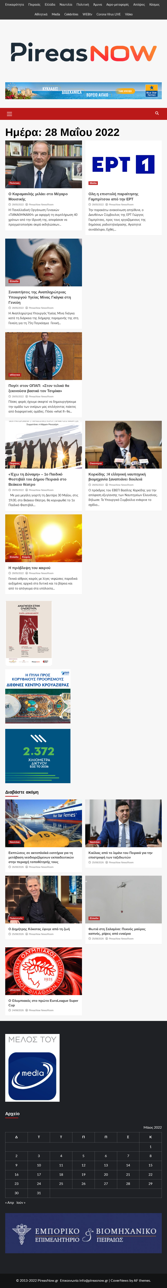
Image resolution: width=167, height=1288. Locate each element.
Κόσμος (154, 4)
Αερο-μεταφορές (117, 4)
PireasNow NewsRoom (41, 204)
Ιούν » (21, 1202)
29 (150, 1184)
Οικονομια (96, 463)
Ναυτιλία (66, 4)
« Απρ (9, 1202)
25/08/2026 (98, 862)
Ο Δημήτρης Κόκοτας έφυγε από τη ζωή (39, 929)
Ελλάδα (50, 4)
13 (106, 1165)
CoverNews (120, 1280)
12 (83, 1165)
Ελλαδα (14, 281)
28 (128, 1184)
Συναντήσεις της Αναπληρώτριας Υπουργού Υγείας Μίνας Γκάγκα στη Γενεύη (39, 297)
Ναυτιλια (15, 842)
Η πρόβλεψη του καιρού (29, 568)
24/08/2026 (18, 1010)
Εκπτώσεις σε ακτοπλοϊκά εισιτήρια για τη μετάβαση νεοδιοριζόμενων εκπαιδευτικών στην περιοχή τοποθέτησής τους (41, 857)
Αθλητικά (41, 14)
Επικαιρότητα (14, 4)
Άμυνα (97, 4)
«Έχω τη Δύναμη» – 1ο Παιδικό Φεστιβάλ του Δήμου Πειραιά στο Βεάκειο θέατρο (37, 479)
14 (128, 1165)
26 (83, 1184)
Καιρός (26, 557)
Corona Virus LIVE (109, 14)
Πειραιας (15, 463)
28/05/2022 (18, 204)
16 (16, 1174)
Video (129, 14)
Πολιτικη (15, 183)
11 (61, 1165)
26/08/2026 (18, 867)
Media (56, 14)
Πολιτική (83, 4)
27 (106, 1184)
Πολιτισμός (16, 918)
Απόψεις (139, 4)
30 (16, 1193)
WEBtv (87, 14)
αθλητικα (15, 374)
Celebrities (71, 14)
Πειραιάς (34, 4)
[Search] (157, 113)
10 (39, 1165)
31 (39, 1193)
